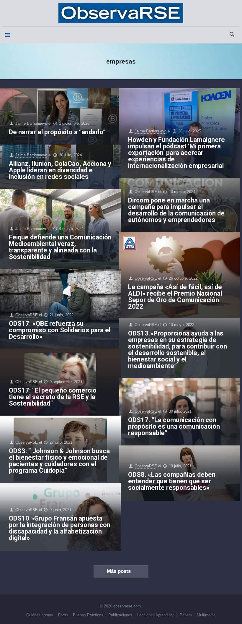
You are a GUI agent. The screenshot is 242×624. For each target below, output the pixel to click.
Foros (63, 615)
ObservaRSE (146, 191)
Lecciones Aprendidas (156, 615)
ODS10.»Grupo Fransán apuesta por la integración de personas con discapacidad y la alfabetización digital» (59, 528)
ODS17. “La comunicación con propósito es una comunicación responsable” (174, 426)
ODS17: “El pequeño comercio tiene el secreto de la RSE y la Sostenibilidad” (53, 397)
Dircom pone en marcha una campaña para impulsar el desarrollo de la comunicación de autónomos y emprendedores (176, 210)
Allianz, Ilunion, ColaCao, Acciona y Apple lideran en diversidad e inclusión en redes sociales (60, 170)
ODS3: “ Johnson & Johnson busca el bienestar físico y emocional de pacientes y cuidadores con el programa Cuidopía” (59, 460)
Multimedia (206, 615)
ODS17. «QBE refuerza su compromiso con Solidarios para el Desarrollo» (59, 330)
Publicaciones (120, 615)
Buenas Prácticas (88, 615)
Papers (186, 615)
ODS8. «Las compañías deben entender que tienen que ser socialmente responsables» (171, 481)
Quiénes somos (39, 615)
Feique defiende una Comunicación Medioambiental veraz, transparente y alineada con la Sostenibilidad (60, 247)
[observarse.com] (120, 13)
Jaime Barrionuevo (31, 123)
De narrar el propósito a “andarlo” (57, 132)
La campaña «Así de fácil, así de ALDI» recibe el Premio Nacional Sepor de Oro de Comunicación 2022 (175, 296)
